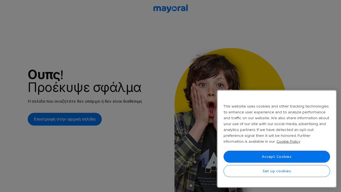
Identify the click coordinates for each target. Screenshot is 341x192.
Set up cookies (277, 171)
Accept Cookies (277, 156)
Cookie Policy (288, 141)
